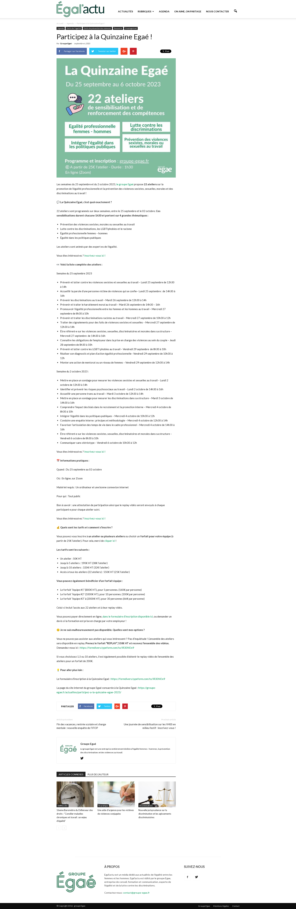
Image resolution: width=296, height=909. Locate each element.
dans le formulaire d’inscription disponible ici (128, 616)
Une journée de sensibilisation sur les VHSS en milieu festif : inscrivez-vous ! (150, 726)
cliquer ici (110, 540)
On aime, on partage (187, 11)
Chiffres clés (62, 806)
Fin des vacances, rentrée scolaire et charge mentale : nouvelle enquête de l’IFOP (81, 726)
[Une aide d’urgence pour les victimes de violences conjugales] (116, 794)
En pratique (103, 806)
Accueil (60, 23)
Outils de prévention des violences (97, 28)
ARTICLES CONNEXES (71, 774)
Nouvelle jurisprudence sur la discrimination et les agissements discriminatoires (154, 814)
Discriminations (146, 806)
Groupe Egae (204, 906)
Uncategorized (131, 28)
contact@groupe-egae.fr (136, 892)
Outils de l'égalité (74, 28)
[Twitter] (83, 758)
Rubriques (144, 11)
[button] (235, 11)
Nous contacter (217, 11)
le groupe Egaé (124, 184)
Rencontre (118, 28)
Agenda (164, 11)
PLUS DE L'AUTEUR (98, 774)
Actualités (125, 11)
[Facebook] (187, 877)
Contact (235, 906)
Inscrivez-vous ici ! (95, 255)
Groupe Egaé (66, 43)
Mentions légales (221, 906)
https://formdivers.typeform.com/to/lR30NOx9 (107, 647)
